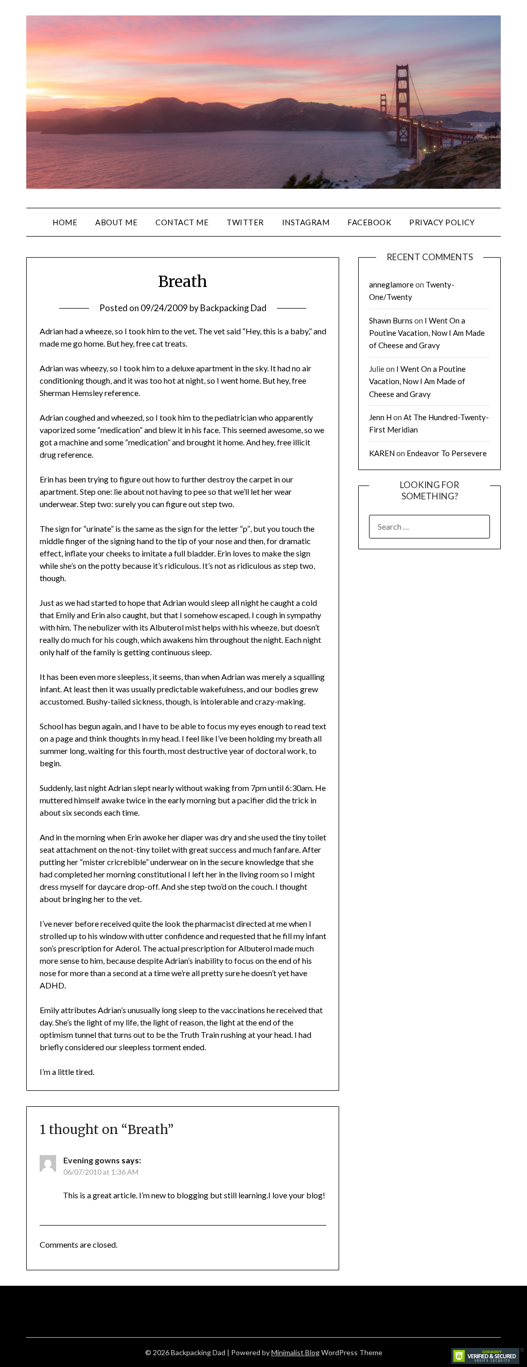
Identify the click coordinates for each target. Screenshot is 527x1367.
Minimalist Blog (295, 1352)
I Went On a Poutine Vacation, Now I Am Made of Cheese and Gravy (427, 333)
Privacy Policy (442, 222)
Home (64, 222)
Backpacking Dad (233, 307)
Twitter (245, 222)
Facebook (369, 222)
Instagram (306, 222)
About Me (116, 222)
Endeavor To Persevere (447, 453)
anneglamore (391, 284)
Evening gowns (91, 1160)
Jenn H (380, 417)
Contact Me (181, 222)
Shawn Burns (391, 320)
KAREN (382, 453)
